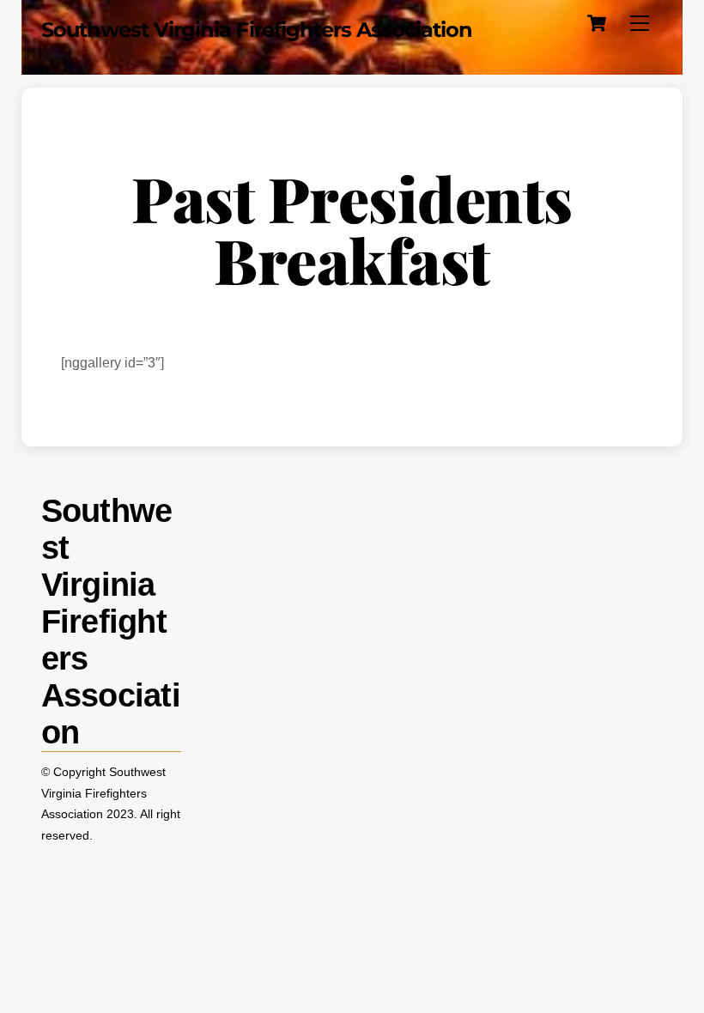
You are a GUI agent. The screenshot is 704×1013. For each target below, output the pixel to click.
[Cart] (597, 23)
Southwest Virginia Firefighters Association (103, 793)
